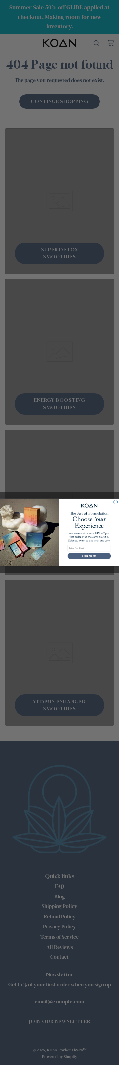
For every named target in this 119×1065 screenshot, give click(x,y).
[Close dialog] (116, 502)
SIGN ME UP (89, 556)
